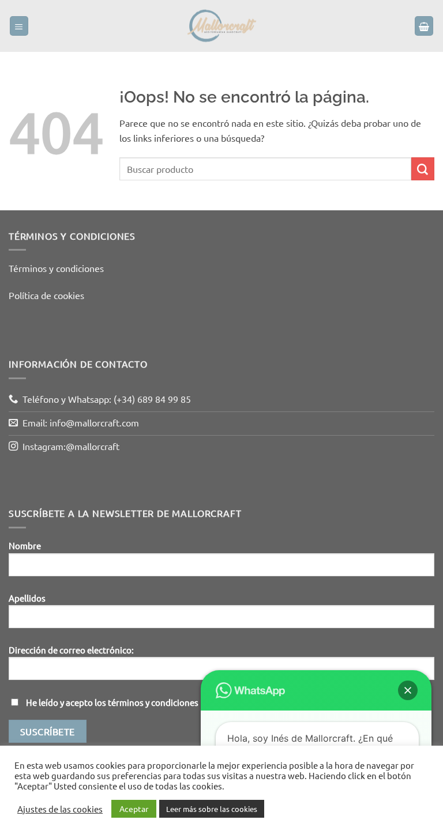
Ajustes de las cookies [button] (60, 809)
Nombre (25, 545)
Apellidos (27, 597)
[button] (19, 25)
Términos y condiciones (56, 268)
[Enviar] (422, 168)
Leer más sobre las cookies (211, 809)
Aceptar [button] (133, 808)
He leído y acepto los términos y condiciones (112, 702)
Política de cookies (46, 295)
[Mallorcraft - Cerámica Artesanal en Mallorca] (221, 26)
